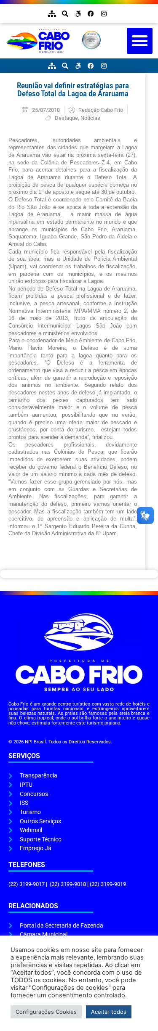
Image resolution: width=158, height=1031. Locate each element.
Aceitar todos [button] (108, 1011)
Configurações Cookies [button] (46, 1011)
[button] (140, 41)
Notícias (90, 118)
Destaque (66, 118)
